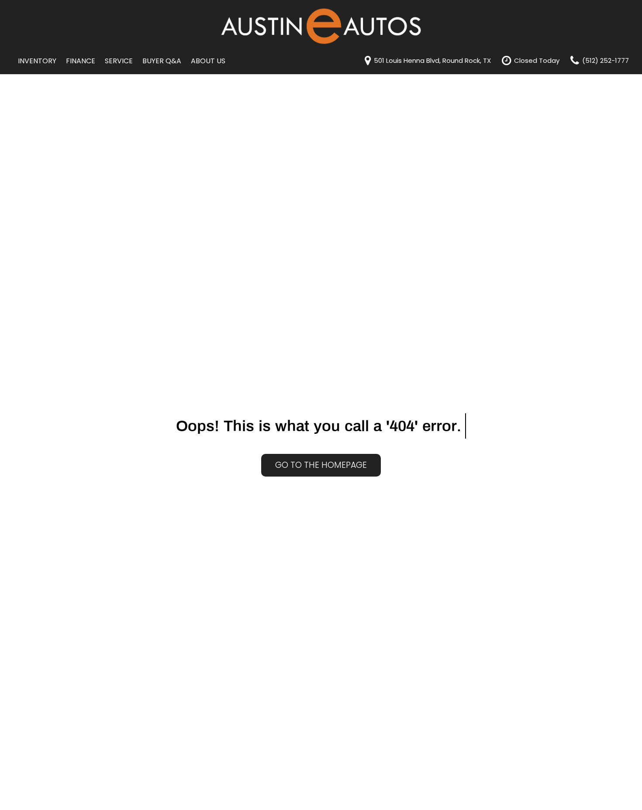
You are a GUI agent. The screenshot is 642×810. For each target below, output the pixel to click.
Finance (80, 61)
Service (119, 61)
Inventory (37, 61)
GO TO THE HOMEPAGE (321, 465)
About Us (208, 61)
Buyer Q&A (161, 61)
